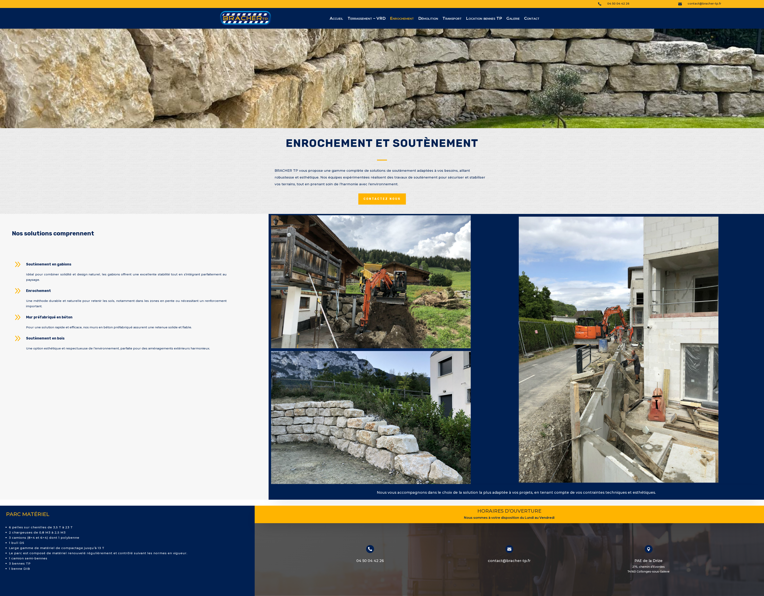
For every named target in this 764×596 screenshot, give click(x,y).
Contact (531, 19)
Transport (452, 19)
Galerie (513, 19)
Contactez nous (382, 199)
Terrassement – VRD (367, 19)
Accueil (336, 19)
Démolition (428, 19)
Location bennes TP (484, 19)
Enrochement (402, 19)
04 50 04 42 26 (370, 561)
